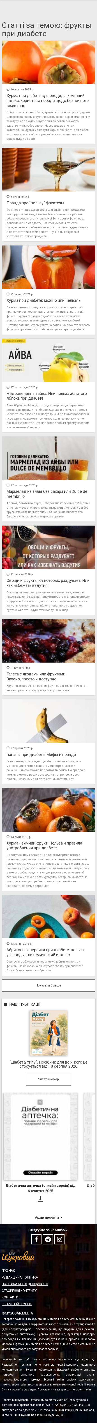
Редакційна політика (20, 1277)
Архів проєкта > (48, 1217)
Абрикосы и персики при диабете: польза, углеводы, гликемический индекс (45, 952)
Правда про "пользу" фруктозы (35, 203)
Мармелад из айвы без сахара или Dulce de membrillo (47, 494)
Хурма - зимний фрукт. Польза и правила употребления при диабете (44, 845)
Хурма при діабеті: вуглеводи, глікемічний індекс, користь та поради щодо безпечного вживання (48, 100)
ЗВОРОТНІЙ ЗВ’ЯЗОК (17, 1304)
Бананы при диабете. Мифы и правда (41, 754)
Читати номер (48, 1079)
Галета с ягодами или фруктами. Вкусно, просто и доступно (36, 676)
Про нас (8, 1270)
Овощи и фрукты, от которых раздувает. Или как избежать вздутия (48, 583)
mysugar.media (80, 1389)
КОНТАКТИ (10, 1297)
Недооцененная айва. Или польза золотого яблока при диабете (47, 396)
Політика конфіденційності (25, 1284)
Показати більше (48, 985)
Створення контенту (19, 1291)
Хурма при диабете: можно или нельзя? (44, 300)
